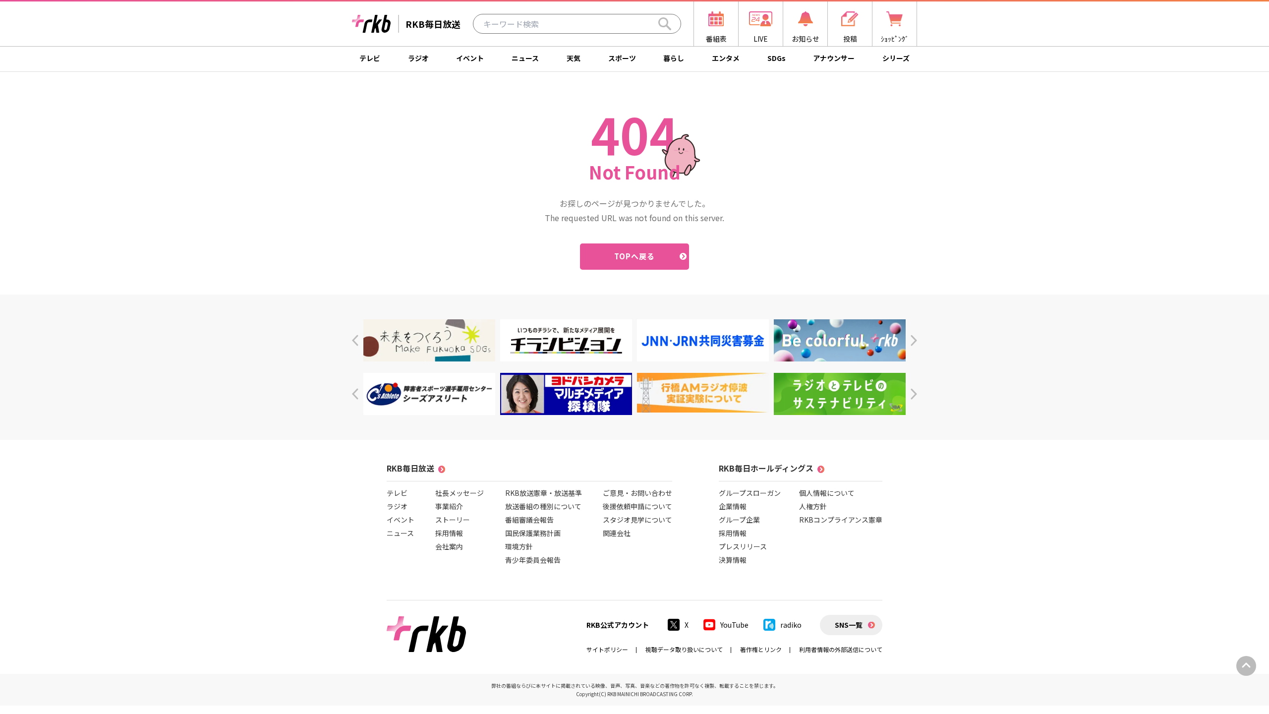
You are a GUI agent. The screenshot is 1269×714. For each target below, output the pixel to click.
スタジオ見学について (637, 520)
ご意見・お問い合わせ (637, 493)
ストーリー (452, 520)
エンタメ (726, 58)
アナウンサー (834, 58)
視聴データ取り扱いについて (684, 649)
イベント (470, 58)
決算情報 (733, 560)
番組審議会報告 (529, 520)
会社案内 (449, 546)
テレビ (369, 58)
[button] (355, 340)
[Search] (664, 23)
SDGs (776, 58)
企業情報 (733, 506)
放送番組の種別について (543, 506)
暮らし (673, 58)
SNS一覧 (849, 625)
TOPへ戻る (634, 256)
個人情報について (827, 493)
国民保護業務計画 (533, 533)
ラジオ (418, 58)
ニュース (525, 58)
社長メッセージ (459, 493)
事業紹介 (449, 506)
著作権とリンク (761, 649)
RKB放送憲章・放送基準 (543, 493)
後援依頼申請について (637, 506)
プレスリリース (743, 546)
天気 (573, 58)
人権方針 (813, 506)
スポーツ (622, 58)
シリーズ (896, 58)
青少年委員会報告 (533, 560)
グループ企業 (739, 520)
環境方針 (519, 546)
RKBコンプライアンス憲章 (840, 520)
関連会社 (617, 533)
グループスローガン (750, 493)
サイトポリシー (607, 649)
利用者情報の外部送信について (840, 649)
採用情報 (449, 533)
